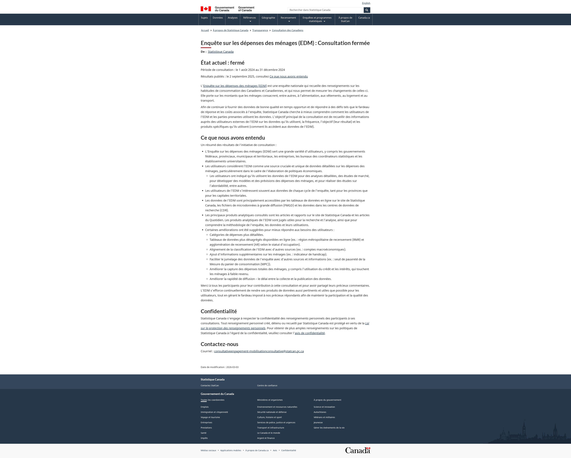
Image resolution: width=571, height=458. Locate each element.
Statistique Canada (221, 52)
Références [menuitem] (249, 17)
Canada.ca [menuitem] (364, 17)
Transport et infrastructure (270, 427)
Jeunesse (318, 422)
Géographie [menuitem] (268, 17)
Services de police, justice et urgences (276, 422)
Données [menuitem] (218, 17)
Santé (203, 432)
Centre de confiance (267, 385)
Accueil (205, 30)
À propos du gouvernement (327, 399)
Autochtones (320, 412)
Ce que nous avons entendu (289, 76)
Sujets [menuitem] (204, 17)
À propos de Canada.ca (257, 450)
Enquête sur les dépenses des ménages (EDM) (235, 86)
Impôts (204, 438)
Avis (275, 450)
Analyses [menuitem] (233, 17)
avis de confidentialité (310, 333)
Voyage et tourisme (210, 417)
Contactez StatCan (210, 385)
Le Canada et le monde (268, 432)
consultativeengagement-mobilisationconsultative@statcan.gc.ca (259, 351)
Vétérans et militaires (324, 417)
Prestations (206, 427)
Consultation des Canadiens (287, 30)
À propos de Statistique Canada (230, 30)
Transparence (260, 30)
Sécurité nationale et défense (272, 412)
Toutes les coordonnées (212, 399)
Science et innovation (324, 406)
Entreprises (206, 422)
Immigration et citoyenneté (214, 412)
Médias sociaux (208, 450)
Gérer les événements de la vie (329, 427)
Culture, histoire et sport (269, 417)
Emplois (205, 406)
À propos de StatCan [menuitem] (345, 19)
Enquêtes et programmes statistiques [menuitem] (317, 19)
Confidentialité (288, 450)
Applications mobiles (230, 450)
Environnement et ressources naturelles (277, 406)
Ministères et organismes (270, 399)
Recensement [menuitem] (288, 17)
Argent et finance (266, 438)
